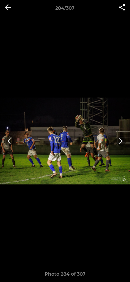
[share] (122, 8)
